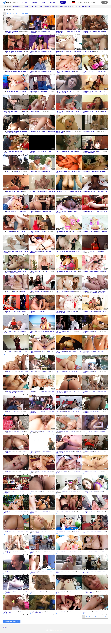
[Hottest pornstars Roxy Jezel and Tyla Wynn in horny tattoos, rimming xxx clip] (69, 602)
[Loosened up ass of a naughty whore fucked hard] (69, 422)
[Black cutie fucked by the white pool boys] (16, 562)
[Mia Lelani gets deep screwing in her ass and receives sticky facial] (95, 62)
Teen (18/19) (48, 151)
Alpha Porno (86, 294)
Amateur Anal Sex (13, 272)
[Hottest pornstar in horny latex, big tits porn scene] (69, 202)
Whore (87, 412)
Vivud (84, 254)
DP (33, 272)
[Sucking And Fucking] (69, 102)
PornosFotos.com (54, 6)
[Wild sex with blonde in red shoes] (42, 322)
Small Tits (72, 371)
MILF (24, 151)
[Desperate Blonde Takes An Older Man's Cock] (69, 462)
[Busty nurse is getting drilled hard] (42, 62)
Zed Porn (32, 294)
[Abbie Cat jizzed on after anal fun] (69, 322)
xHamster (85, 54)
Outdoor (25, 511)
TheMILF (46, 6)
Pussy (38, 31)
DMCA (5, 627)
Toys (84, 112)
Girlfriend (5, 512)
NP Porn (66, 6)
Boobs (91, 51)
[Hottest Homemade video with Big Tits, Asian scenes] (16, 382)
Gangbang (9, 552)
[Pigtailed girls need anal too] (95, 562)
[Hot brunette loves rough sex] (42, 42)
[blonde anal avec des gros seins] (69, 122)
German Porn (16, 6)
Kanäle (43, 2)
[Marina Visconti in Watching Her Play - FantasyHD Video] (69, 282)
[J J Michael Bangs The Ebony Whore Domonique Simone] (69, 162)
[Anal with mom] (42, 422)
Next (26, 13)
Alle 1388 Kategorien (11, 621)
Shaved (58, 72)
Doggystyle (33, 32)
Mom (67, 91)
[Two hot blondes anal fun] (42, 602)
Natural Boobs (14, 51)
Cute (17, 191)
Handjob (20, 311)
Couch (84, 332)
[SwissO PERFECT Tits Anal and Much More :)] (42, 542)
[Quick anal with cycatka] (16, 402)
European (58, 332)
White (22, 571)
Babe (95, 31)
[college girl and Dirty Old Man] (95, 582)
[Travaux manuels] (42, 222)
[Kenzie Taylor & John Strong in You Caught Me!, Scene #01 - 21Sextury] (42, 382)
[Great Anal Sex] (69, 42)
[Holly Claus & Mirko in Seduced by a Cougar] (69, 62)
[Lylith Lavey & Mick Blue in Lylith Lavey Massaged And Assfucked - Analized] (95, 542)
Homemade (20, 391)
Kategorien (34, 2)
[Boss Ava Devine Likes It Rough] (95, 522)
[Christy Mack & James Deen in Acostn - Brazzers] (42, 242)
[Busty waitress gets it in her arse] (16, 42)
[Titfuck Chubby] (16, 122)
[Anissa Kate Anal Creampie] (95, 602)
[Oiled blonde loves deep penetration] (95, 222)
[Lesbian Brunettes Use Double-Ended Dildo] (42, 342)
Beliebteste (52, 2)
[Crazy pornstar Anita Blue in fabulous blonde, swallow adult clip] (69, 242)
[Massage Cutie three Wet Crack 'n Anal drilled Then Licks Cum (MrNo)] (16, 182)
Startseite (24, 2)
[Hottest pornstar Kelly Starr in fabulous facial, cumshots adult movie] (95, 182)
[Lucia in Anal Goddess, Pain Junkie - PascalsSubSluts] (16, 342)
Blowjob (34, 31)
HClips (58, 194)
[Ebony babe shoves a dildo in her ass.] (69, 182)
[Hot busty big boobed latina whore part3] (95, 402)
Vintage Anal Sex (38, 612)
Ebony (79, 191)
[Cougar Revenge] (42, 442)
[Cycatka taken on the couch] (95, 322)
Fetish (67, 211)
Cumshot (77, 31)
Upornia (5, 154)
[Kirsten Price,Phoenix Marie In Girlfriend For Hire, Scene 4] (16, 502)
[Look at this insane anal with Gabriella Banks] (42, 462)
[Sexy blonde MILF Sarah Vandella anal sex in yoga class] (69, 522)
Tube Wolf (59, 114)
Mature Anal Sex (89, 152)
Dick (62, 31)
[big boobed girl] (42, 102)
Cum (14, 191)
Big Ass (26, 71)
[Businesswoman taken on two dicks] (69, 482)
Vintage (32, 612)
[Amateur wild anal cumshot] (16, 102)
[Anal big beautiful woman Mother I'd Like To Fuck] (69, 82)
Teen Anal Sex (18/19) (98, 292)
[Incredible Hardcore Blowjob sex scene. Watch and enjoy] (42, 582)
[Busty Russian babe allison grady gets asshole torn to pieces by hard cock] (42, 562)
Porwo (71, 6)
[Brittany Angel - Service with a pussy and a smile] (16, 142)
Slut (34, 152)
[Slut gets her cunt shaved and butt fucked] (42, 282)
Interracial (16, 31)
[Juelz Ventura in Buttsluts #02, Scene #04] (69, 542)
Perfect (41, 551)
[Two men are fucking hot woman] (95, 502)
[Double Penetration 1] (42, 262)
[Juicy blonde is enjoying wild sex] (42, 162)
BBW (70, 91)
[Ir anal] (16, 22)
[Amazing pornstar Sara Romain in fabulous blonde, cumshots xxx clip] (16, 362)
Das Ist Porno (12, 2)
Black (102, 31)
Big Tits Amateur (13, 132)
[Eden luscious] (16, 462)
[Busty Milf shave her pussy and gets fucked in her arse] (95, 162)
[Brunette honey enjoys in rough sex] (16, 602)
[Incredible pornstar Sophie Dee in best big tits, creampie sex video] (16, 282)
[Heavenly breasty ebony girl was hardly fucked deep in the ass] (95, 242)
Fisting (31, 232)
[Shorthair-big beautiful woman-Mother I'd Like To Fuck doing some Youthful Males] (16, 542)
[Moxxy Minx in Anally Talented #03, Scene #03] (16, 82)
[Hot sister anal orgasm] (42, 182)
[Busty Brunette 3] (95, 82)
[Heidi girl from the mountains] (95, 122)
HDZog (5, 74)
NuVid (5, 114)
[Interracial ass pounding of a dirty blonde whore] (95, 422)
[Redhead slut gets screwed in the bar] (16, 482)
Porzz (41, 6)
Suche (104, 2)
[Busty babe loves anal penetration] (95, 482)
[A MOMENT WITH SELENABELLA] (69, 402)
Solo (40, 191)
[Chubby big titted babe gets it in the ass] (16, 222)
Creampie (6, 252)
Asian (74, 351)
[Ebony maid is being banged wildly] (42, 502)
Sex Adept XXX (35, 6)
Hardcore (85, 71)
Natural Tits (21, 51)
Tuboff (22, 6)
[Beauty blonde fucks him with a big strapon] (95, 362)
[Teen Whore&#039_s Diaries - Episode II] (42, 142)
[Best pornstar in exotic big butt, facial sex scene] (16, 522)
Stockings (5, 52)
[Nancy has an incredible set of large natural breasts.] (69, 262)
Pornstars (27, 6)
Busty (10, 52)
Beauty (84, 372)
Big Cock (103, 71)
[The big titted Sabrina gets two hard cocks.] (69, 222)
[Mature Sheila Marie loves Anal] (16, 262)
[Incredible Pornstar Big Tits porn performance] (69, 382)
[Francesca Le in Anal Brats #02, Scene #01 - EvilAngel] (69, 302)
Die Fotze (87, 6)
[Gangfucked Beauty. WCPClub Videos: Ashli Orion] (95, 22)
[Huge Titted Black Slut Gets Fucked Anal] (42, 302)
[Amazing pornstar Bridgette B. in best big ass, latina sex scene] (16, 62)
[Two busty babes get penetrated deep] (95, 302)
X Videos (32, 94)
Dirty (84, 592)
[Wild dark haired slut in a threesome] (42, 362)
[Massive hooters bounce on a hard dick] (69, 22)
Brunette (50, 51)
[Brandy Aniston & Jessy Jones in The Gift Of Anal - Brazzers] (16, 302)
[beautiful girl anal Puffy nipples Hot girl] (16, 442)
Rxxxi (61, 6)
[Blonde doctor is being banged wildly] (16, 322)
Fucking (77, 111)
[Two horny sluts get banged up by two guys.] (95, 342)
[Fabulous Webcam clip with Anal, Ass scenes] (69, 442)
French (58, 132)
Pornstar (58, 212)
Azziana (76, 6)
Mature (94, 151)
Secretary (37, 532)
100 (23, 13)
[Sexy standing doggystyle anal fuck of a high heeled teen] (95, 282)
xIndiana (81, 6)
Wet (21, 191)
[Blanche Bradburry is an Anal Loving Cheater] (16, 242)
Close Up (71, 431)
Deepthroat (33, 412)
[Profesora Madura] (95, 142)
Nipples (25, 451)
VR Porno (63, 2)
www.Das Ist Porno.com (59, 630)
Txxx (84, 34)
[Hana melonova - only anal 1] (95, 442)
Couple (96, 111)
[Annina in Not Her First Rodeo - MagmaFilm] (95, 202)
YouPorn (58, 414)
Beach (62, 132)
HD (57, 52)
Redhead (71, 291)
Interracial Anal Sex (8, 32)
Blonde (70, 31)
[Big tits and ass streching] (16, 162)
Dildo (75, 431)
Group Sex (73, 491)
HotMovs (5, 34)
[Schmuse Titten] (95, 42)
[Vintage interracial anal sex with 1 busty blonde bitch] (69, 142)
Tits (4, 31)
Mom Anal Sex (62, 92)
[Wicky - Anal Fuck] (69, 562)
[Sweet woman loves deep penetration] (16, 202)
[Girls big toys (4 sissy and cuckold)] (16, 422)
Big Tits (8, 31)
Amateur (16, 111)
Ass (42, 31)
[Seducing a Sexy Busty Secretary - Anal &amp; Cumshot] (42, 522)
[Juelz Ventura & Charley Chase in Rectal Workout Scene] (95, 262)
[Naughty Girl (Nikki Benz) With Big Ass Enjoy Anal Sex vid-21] (42, 82)
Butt (20, 91)
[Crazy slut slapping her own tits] (16, 582)
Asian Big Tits (12, 392)
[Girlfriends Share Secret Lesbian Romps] (95, 102)
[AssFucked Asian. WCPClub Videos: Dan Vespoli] (69, 342)
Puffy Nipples (6, 452)
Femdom (89, 372)
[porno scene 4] (42, 482)
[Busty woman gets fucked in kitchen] (42, 22)
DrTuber (58, 34)
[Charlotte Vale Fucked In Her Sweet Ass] (95, 462)
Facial (22, 71)
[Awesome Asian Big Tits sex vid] (42, 402)
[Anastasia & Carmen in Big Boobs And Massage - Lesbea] (42, 122)
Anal (11, 31)
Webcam (71, 451)
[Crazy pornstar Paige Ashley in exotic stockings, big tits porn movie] (69, 502)
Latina (98, 151)
